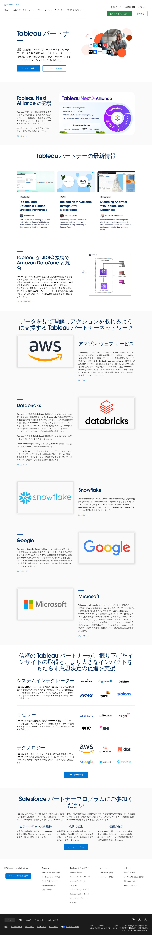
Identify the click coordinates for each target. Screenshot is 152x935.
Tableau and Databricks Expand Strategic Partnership (33, 206)
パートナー (105, 868)
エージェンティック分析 (51, 872)
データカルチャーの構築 (51, 877)
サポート (127, 868)
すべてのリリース (130, 885)
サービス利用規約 (16, 927)
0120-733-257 (129, 7)
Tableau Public (76, 872)
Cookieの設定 (53, 927)
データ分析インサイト (50, 881)
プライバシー (29, 927)
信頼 (20, 920)
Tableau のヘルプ (130, 881)
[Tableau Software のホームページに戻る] (13, 4)
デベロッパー (39, 920)
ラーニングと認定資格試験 (134, 877)
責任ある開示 (41, 927)
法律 (6, 927)
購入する (140, 13)
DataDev (73, 885)
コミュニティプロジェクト (80, 890)
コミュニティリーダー (78, 881)
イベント (73, 902)
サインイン (142, 7)
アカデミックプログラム (79, 898)
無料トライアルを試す (119, 13)
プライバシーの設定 (72, 927)
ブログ (28, 920)
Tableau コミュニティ (79, 868)
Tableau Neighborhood (79, 894)
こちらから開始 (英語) (24, 302)
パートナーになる (54, 68)
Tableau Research (48, 885)
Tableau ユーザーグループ (80, 877)
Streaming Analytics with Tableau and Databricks (113, 206)
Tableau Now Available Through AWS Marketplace (76, 206)
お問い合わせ (116, 7)
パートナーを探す (28, 68)
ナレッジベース (129, 872)
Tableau (45, 868)
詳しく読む (20, 136)
